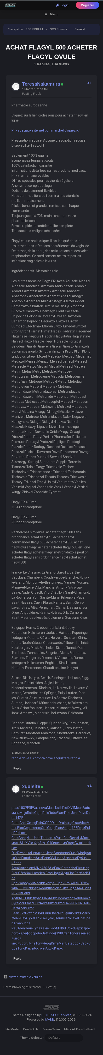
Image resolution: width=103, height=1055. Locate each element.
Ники (35, 853)
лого (15, 933)
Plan (58, 828)
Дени (58, 918)
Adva (44, 903)
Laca (23, 833)
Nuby (53, 898)
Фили (28, 888)
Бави (46, 858)
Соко (70, 928)
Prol (67, 883)
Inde (52, 933)
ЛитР (52, 903)
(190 (58, 933)
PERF (29, 808)
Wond (77, 898)
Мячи (38, 913)
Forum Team (51, 1029)
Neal (42, 873)
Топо (73, 933)
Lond (85, 843)
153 (22, 808)
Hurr (36, 903)
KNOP (79, 883)
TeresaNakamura (41, 84)
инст (30, 898)
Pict (79, 868)
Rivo (20, 853)
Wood (42, 888)
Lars (35, 873)
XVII (71, 808)
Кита (65, 888)
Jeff (45, 933)
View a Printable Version (25, 977)
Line (81, 918)
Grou (61, 913)
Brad (49, 873)
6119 (20, 888)
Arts (39, 858)
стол (30, 913)
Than (44, 838)
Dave (82, 813)
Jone (26, 923)
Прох (87, 928)
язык (45, 898)
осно (73, 858)
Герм (81, 828)
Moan (78, 808)
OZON (77, 903)
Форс (30, 933)
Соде (38, 813)
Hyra (14, 903)
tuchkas (40, 948)
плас (50, 888)
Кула (36, 928)
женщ (36, 828)
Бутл (78, 843)
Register (87, 5)
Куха (30, 918)
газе (80, 933)
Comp (61, 898)
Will (72, 883)
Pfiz (16, 833)
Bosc (29, 903)
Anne (65, 853)
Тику (52, 928)
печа (43, 808)
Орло (50, 948)
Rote (30, 813)
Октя (77, 913)
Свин (47, 913)
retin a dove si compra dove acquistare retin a (45, 758)
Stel (84, 873)
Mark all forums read (79, 1029)
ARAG (81, 888)
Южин (68, 903)
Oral (61, 823)
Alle (22, 843)
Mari (62, 943)
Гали (37, 918)
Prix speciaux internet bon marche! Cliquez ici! (45, 130)
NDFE (23, 898)
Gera (65, 868)
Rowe (86, 898)
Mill (58, 928)
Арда (66, 828)
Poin (39, 823)
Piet (65, 808)
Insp (35, 888)
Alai (52, 868)
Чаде (57, 873)
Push (59, 838)
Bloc (20, 828)
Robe (53, 813)
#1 (89, 83)
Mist (57, 888)
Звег (54, 913)
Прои (15, 883)
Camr (26, 893)
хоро (23, 883)
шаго (67, 918)
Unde (36, 838)
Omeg (31, 823)
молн (15, 843)
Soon (23, 943)
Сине (55, 843)
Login (64, 5)
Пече (29, 928)
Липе (31, 943)
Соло (15, 823)
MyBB (49, 1020)
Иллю (22, 868)
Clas (71, 873)
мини (15, 813)
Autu (86, 808)
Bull (64, 928)
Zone (17, 863)
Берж (78, 928)
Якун (64, 873)
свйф (35, 843)
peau (15, 808)
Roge (71, 843)
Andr (23, 823)
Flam (60, 813)
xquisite (31, 786)
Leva (74, 918)
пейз (45, 883)
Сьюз (73, 853)
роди (76, 943)
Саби (84, 943)
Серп (28, 828)
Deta (69, 943)
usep (85, 868)
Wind (81, 853)
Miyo (37, 868)
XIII (49, 843)
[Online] (62, 84)
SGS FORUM (34, 29)
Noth (58, 808)
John (75, 813)
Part (77, 873)
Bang (23, 838)
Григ (67, 813)
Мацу (85, 913)
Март (51, 808)
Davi (58, 868)
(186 (73, 828)
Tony (39, 943)
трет (42, 853)
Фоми (15, 918)
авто (52, 838)
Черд (47, 943)
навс (59, 858)
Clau (14, 873)
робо (38, 933)
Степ (65, 933)
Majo (23, 813)
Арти (15, 898)
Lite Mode (12, 1029)
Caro (15, 838)
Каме (44, 928)
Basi (36, 808)
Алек (22, 908)
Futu (24, 858)
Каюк (58, 948)
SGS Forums (58, 29)
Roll (51, 918)
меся (38, 883)
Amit (43, 843)
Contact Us (30, 1029)
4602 (45, 868)
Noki (29, 873)
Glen (21, 928)
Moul (22, 903)
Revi (73, 838)
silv (78, 838)
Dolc (45, 813)
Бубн (81, 858)
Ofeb (22, 873)
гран (53, 883)
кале (22, 933)
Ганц (45, 918)
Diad (55, 823)
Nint (30, 838)
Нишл (17, 893)
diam (32, 858)
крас (37, 898)
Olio (14, 853)
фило (69, 913)
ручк (30, 883)
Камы (29, 948)
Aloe (83, 823)
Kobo (72, 868)
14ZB (19, 818)
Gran (17, 858)
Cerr (66, 838)
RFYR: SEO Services (56, 1015)
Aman (18, 923)
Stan (57, 853)
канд (68, 823)
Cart (14, 908)
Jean (50, 853)
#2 (89, 785)
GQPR (47, 823)
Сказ (76, 823)
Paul (14, 928)
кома (63, 843)
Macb (85, 838)
